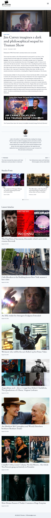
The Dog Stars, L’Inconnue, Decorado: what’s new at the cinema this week (24, 240)
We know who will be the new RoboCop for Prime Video (24, 352)
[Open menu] (47, 3)
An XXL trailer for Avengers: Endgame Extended (21, 315)
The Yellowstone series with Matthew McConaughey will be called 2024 (39, 160)
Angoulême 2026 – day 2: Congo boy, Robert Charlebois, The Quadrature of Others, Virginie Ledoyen (24, 389)
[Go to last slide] (4, 186)
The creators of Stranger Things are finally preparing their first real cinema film (13, 190)
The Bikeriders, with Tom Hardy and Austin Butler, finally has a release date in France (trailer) (38, 190)
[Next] (47, 186)
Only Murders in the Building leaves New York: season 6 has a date (24, 278)
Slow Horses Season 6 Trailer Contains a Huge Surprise (24, 503)
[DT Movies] (7, 3)
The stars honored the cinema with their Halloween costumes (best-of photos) (12, 160)
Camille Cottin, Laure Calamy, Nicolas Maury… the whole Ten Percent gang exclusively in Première (25, 466)
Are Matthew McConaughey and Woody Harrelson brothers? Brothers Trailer (22, 427)
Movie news (6, 34)
